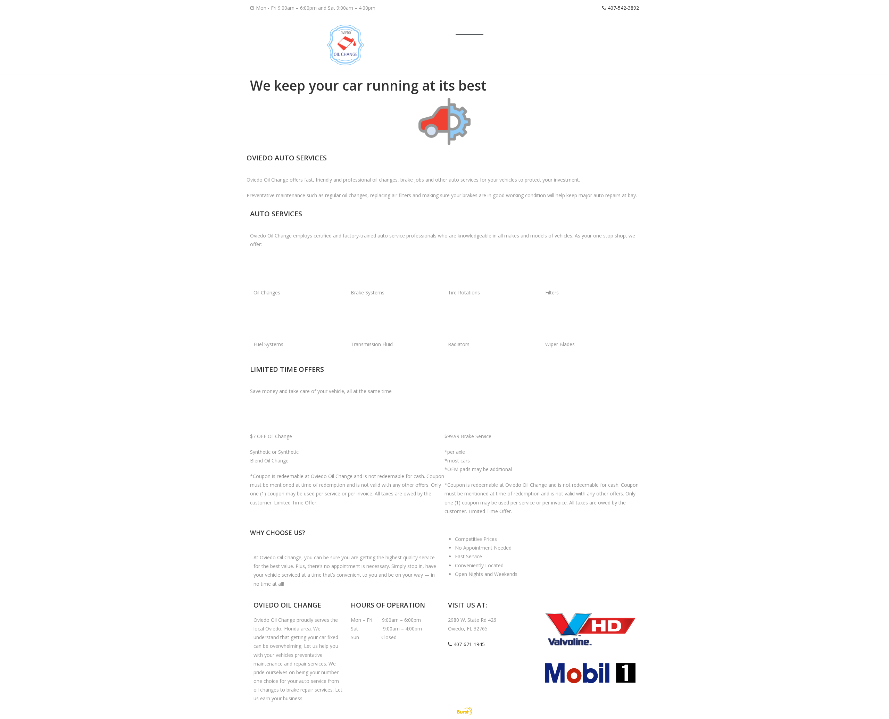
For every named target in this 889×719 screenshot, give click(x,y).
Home (469, 27)
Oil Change (502, 27)
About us (583, 27)
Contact (616, 27)
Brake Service (544, 27)
